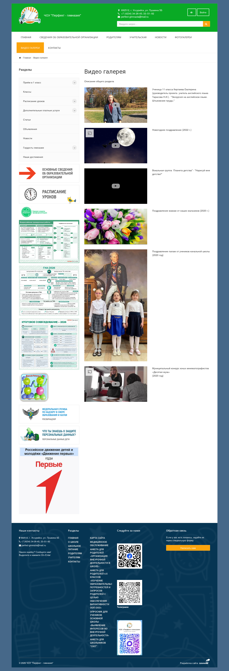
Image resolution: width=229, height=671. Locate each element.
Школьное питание (74, 547)
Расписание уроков (33, 101)
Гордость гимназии (33, 147)
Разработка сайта (189, 663)
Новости (160, 37)
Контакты (54, 47)
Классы (27, 91)
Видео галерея (40, 57)
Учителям (74, 557)
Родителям (113, 37)
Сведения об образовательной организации (69, 37)
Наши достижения (33, 156)
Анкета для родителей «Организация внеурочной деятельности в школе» (100, 558)
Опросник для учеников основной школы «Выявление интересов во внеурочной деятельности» (99, 623)
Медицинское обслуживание (99, 543)
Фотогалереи (183, 37)
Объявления (30, 129)
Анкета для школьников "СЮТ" (98, 643)
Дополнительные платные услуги (41, 110)
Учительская (138, 37)
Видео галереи (30, 47)
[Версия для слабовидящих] (191, 12)
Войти (203, 12)
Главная (26, 37)
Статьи (27, 119)
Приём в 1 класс (32, 82)
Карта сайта (97, 537)
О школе (73, 541)
